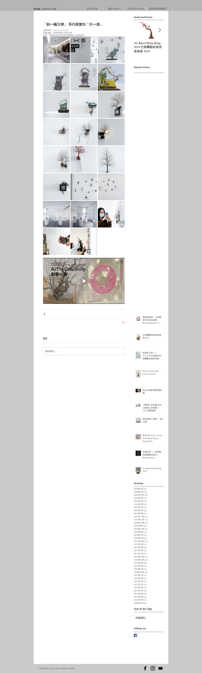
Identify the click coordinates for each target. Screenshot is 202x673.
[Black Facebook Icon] (145, 668)
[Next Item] (159, 30)
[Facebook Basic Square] (135, 635)
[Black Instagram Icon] (153, 668)
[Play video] (84, 281)
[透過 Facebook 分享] (44, 314)
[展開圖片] (56, 49)
